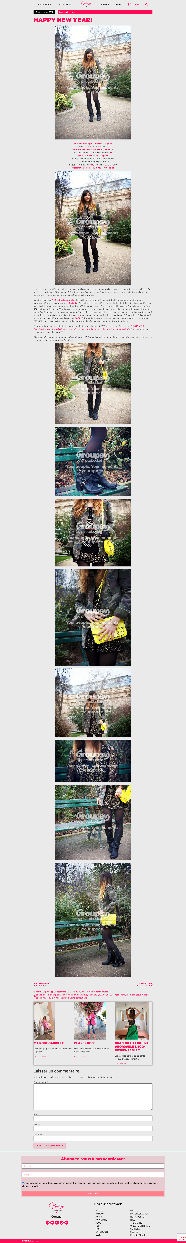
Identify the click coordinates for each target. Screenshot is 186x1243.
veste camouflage (78, 997)
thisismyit (64, 997)
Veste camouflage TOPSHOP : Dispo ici (93, 143)
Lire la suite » (40, 1056)
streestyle (40, 997)
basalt (46, 994)
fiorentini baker (75, 994)
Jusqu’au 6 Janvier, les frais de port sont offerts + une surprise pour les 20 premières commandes (81, 329)
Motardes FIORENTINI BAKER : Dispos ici (93, 149)
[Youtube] (66, 1223)
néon (117, 994)
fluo (85, 994)
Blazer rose (85, 1043)
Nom (36, 1114)
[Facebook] (48, 1223)
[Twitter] (52, 1223)
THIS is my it (52, 997)
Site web (38, 1135)
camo (64, 994)
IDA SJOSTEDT (106, 994)
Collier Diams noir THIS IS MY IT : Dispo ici (93, 167)
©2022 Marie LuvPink (30, 1241)
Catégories (43, 4)
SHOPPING (104, 4)
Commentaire (41, 1082)
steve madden (143, 994)
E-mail (37, 1124)
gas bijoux (93, 994)
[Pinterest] (62, 1223)
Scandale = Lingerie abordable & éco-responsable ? (132, 1046)
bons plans (55, 994)
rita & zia (130, 994)
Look (118, 4)
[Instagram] (57, 1223)
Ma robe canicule (49, 1043)
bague (39, 994)
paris (123, 994)
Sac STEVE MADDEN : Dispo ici (93, 155)
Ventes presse (65, 4)
